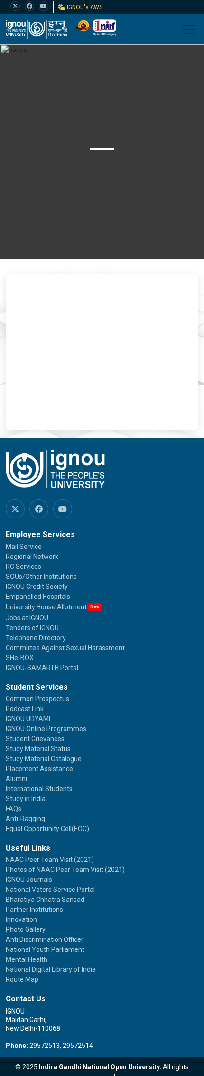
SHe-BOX (20, 658)
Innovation (21, 919)
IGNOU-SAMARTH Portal (42, 668)
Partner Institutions (34, 909)
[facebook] (29, 6)
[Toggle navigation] (188, 29)
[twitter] (15, 6)
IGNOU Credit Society (37, 586)
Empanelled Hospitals (38, 596)
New (95, 606)
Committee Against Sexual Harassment (65, 648)
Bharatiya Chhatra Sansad (45, 899)
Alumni (16, 778)
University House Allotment (46, 607)
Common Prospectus (37, 698)
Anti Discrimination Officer (44, 939)
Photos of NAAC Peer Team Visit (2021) (65, 869)
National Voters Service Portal (50, 889)
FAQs (13, 808)
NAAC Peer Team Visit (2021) (50, 859)
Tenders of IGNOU (32, 628)
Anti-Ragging (25, 818)
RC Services (23, 566)
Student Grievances (35, 738)
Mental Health (26, 959)
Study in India (26, 798)
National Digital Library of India (51, 969)
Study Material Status (38, 748)
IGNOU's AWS (83, 7)
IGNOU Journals (29, 879)
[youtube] (43, 6)
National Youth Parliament (45, 949)
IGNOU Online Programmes (46, 728)
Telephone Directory (36, 638)
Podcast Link (25, 708)
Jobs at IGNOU (27, 618)
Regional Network (32, 556)
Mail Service (24, 546)
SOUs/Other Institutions (41, 576)
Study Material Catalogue (44, 758)
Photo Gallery (26, 929)
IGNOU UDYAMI (28, 718)
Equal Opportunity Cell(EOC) (47, 828)
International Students (39, 788)
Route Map (22, 979)
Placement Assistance (39, 768)
